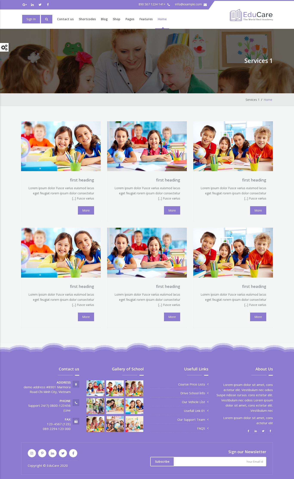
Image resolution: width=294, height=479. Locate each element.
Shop (116, 19)
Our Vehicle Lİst (193, 402)
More (258, 210)
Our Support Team (191, 419)
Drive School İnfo (192, 393)
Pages (129, 19)
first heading (254, 180)
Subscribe (162, 461)
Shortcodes (87, 19)
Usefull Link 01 (194, 410)
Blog (104, 19)
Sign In (31, 19)
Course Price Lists (191, 384)
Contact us (65, 19)
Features (146, 19)
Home (162, 19)
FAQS (201, 428)
